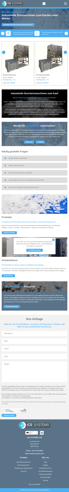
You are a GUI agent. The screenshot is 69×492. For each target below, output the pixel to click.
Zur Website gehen (34, 250)
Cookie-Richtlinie (45, 477)
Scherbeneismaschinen (23, 462)
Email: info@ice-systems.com (34, 453)
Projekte (45, 465)
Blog (45, 462)
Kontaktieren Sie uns (45, 468)
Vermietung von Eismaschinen (23, 468)
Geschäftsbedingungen (45, 471)
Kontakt (40, 142)
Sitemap (45, 480)
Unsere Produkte (9, 232)
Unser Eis (24, 471)
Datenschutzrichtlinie (45, 474)
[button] (2, 33)
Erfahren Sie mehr (12, 306)
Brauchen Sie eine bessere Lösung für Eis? (18, 24)
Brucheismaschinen (24, 465)
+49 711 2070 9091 (34, 450)
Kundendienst (8, 276)
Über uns (29, 142)
